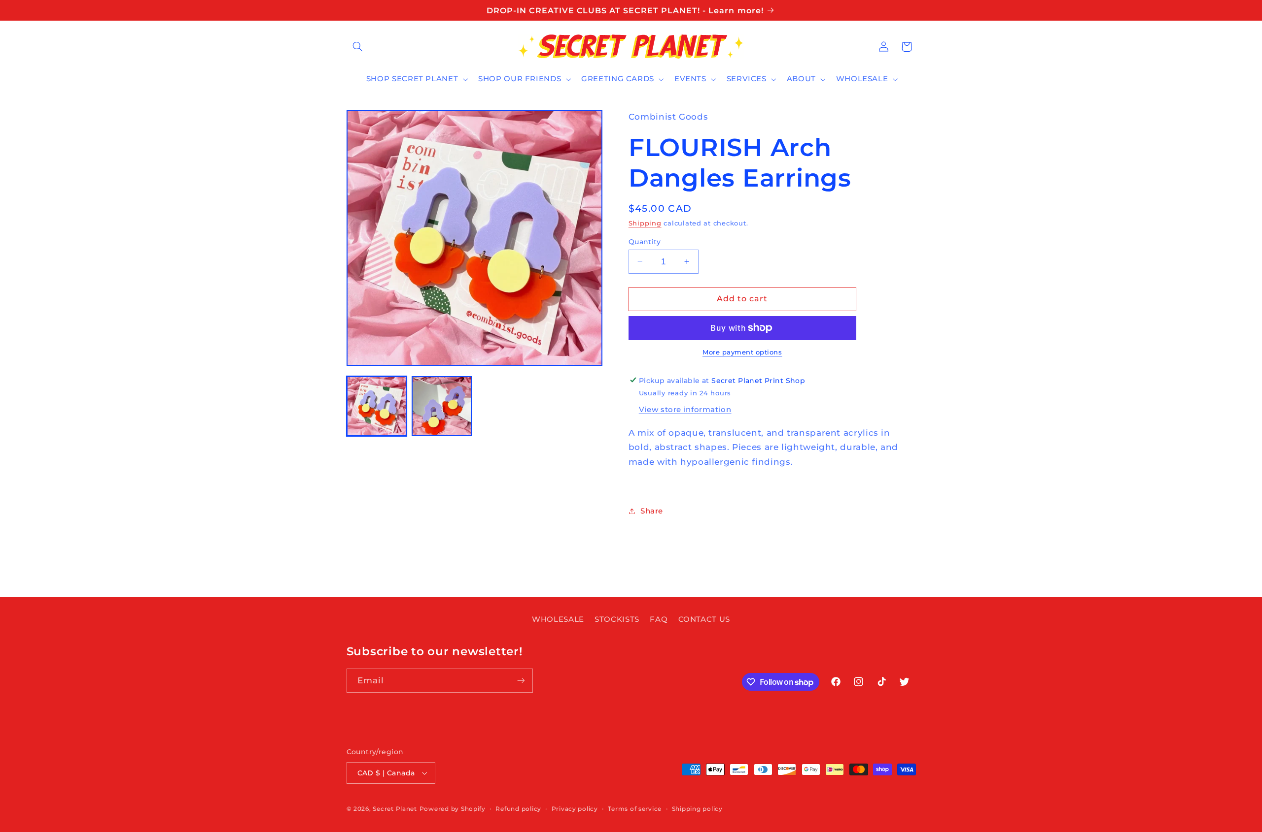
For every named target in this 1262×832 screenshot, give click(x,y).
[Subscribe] (520, 681)
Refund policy (518, 808)
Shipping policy (697, 808)
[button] (358, 46)
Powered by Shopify (453, 808)
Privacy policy (575, 808)
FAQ (658, 619)
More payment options (742, 352)
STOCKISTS (617, 619)
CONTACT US (704, 619)
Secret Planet (395, 808)
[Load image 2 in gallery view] (442, 406)
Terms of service (635, 808)
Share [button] (651, 510)
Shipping (645, 222)
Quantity (645, 241)
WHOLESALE (558, 619)
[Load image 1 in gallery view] (377, 406)
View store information (685, 409)
